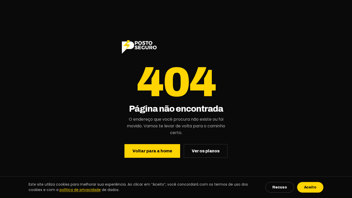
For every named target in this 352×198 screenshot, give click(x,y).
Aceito (310, 187)
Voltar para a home (152, 151)
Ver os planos (206, 151)
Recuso (279, 187)
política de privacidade (80, 189)
